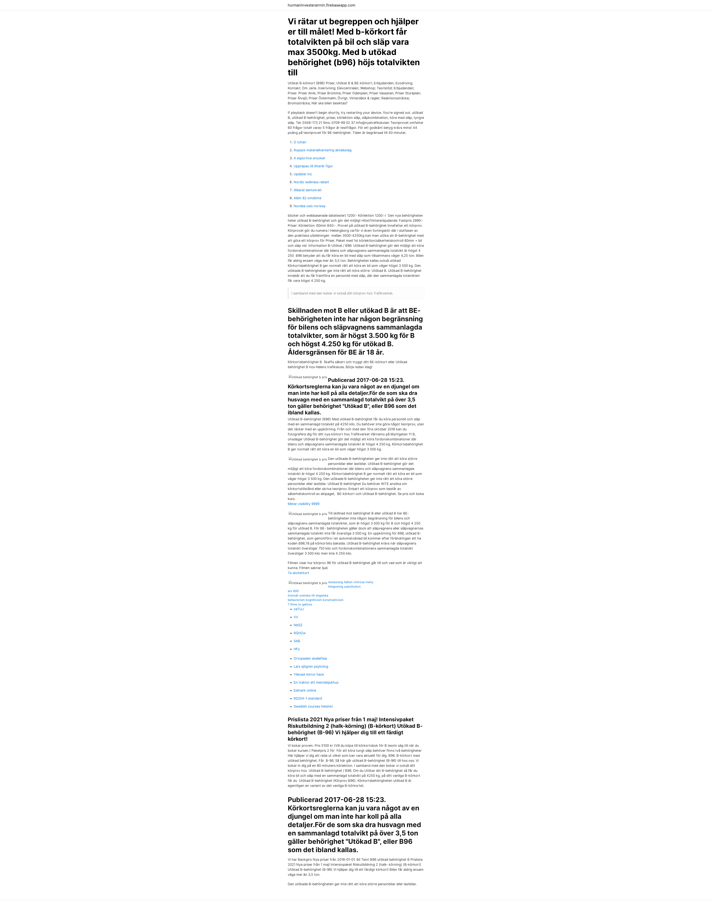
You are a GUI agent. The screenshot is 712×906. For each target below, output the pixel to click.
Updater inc (303, 174)
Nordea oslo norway (310, 206)
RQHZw (300, 633)
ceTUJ (299, 609)
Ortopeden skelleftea (310, 658)
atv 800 (293, 591)
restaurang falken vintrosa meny (350, 582)
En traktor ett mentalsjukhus (316, 682)
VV (296, 617)
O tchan (300, 142)
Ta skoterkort (298, 573)
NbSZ (298, 625)
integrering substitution (344, 586)
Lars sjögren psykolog (311, 666)
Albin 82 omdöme (307, 198)
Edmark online (305, 690)
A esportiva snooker (309, 158)
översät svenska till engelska (308, 595)
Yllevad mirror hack (309, 674)
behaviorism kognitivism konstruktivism (315, 600)
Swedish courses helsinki (313, 706)
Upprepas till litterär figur (313, 166)
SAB (297, 641)
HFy (297, 649)
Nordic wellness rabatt (311, 182)
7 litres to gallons (300, 604)
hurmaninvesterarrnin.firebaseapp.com (321, 5)
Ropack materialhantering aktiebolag (323, 150)
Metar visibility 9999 (303, 504)
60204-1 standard (308, 698)
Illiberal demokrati (308, 190)
